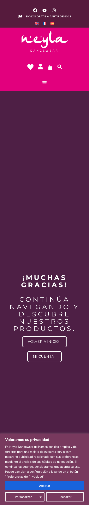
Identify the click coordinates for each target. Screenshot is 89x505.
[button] (59, 66)
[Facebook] (35, 10)
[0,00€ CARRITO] (50, 67)
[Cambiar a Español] (52, 23)
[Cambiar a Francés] (44, 23)
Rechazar (65, 497)
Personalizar (23, 497)
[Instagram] (54, 10)
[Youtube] (44, 10)
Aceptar (44, 485)
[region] (44, 469)
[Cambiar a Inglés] (37, 23)
